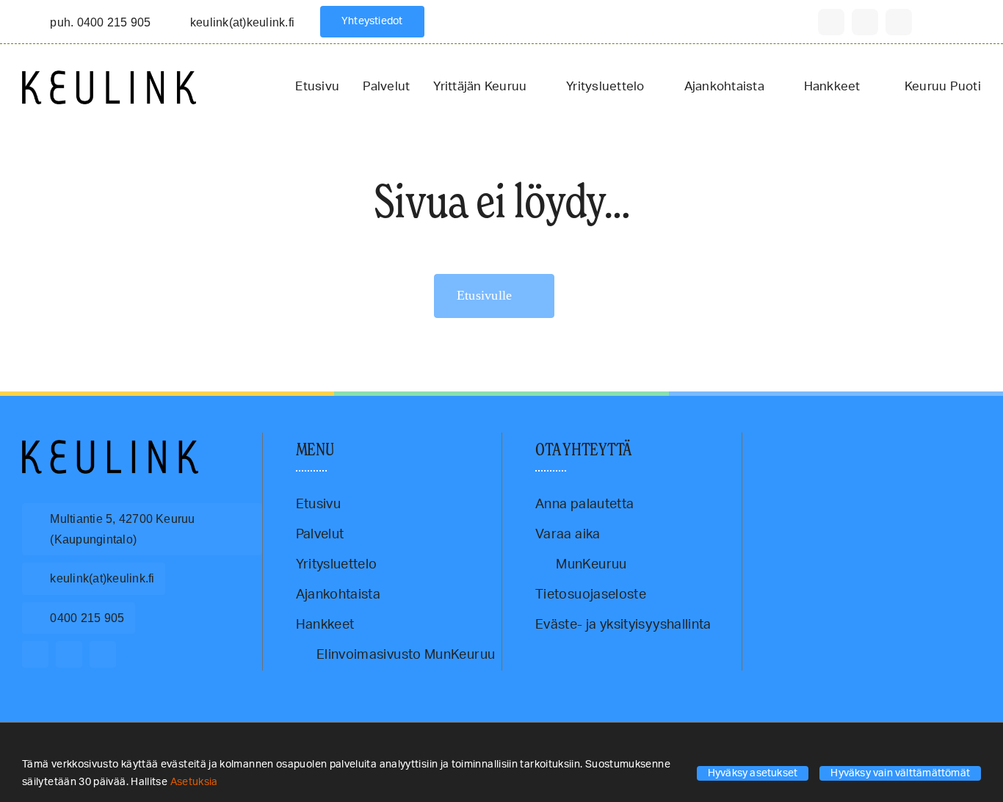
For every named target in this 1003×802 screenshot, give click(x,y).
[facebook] (831, 22)
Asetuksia (195, 782)
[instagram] (865, 22)
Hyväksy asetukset (753, 773)
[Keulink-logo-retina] (109, 77)
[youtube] (899, 22)
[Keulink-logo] (110, 446)
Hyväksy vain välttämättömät (900, 773)
